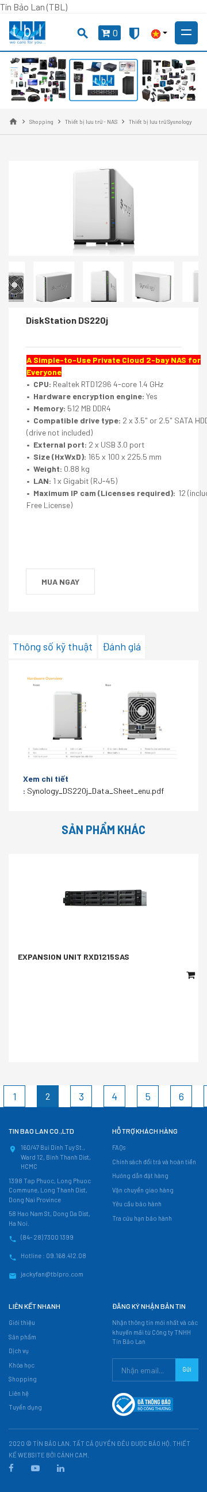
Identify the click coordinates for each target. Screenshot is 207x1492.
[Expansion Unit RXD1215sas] (103, 897)
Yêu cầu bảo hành (137, 1203)
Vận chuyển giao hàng (143, 1190)
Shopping (23, 1379)
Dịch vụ (19, 1350)
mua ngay (60, 581)
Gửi (186, 1369)
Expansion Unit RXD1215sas (73, 956)
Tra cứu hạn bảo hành (142, 1218)
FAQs (118, 1147)
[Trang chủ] (13, 121)
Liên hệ (19, 1393)
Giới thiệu (22, 1322)
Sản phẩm (22, 1336)
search (83, 33)
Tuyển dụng (25, 1407)
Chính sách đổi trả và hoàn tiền (154, 1161)
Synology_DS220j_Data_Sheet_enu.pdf (95, 791)
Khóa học (21, 1365)
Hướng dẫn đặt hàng (140, 1175)
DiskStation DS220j (67, 320)
